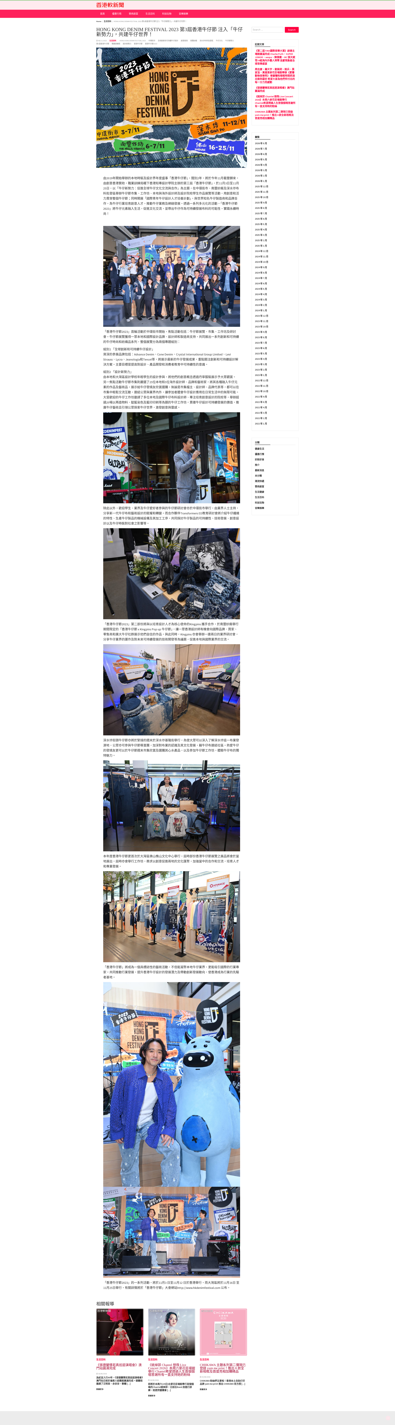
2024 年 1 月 (261, 310)
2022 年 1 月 (261, 423)
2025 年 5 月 (261, 224)
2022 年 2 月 (261, 418)
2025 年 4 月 (261, 229)
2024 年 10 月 (261, 261)
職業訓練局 (116, 44)
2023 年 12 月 (261, 315)
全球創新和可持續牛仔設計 (168, 41)
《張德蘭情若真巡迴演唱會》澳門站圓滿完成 (119, 1366)
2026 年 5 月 (261, 159)
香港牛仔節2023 (151, 44)
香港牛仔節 (138, 44)
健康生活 (259, 448)
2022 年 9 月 (261, 396)
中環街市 (151, 41)
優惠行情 (116, 13)
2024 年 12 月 (261, 251)
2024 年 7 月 (261, 278)
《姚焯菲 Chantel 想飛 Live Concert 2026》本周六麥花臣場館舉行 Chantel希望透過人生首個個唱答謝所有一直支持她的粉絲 (171, 1369)
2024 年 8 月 (261, 272)
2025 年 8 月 (261, 208)
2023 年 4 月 (261, 358)
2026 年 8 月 (261, 143)
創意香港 (184, 41)
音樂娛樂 (183, 13)
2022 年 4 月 (261, 407)
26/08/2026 (102, 1374)
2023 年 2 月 (261, 369)
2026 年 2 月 (261, 175)
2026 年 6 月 (261, 154)
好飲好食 (259, 459)
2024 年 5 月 (261, 288)
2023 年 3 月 (261, 364)
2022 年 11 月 (261, 385)
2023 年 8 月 (261, 337)
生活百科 (150, 13)
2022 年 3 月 (261, 412)
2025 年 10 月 (261, 197)
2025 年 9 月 (261, 202)
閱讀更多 (100, 1389)
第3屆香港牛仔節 (102, 44)
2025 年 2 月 (261, 240)
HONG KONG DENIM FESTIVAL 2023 (133, 41)
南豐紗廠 (193, 41)
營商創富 (133, 13)
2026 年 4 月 (261, 164)
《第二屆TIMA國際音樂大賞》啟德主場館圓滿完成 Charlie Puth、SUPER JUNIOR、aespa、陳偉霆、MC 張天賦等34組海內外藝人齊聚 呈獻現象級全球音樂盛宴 (275, 57)
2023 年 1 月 (261, 375)
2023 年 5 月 (261, 353)
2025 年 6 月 (261, 218)
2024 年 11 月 (261, 256)
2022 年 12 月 (261, 380)
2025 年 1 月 (261, 245)
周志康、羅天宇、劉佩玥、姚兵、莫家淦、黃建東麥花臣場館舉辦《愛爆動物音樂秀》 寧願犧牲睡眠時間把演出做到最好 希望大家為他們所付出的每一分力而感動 (275, 76)
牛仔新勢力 (229, 41)
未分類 (258, 475)
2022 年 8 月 (261, 402)
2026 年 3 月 (261, 170)
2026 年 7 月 (261, 148)
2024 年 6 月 (261, 283)
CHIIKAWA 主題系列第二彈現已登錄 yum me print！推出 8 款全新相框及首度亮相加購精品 (223, 1368)
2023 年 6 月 (261, 348)
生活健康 (259, 491)
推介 (257, 464)
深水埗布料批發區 (206, 41)
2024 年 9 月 (261, 267)
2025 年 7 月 (261, 213)
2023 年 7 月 (261, 342)
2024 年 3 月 (261, 299)
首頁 (102, 13)
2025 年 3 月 (261, 234)
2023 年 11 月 (261, 321)
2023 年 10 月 (261, 326)
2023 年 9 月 (261, 331)
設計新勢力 (127, 44)
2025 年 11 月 (261, 191)
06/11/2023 (102, 41)
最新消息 (259, 470)
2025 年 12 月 (261, 186)
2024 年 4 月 (261, 294)
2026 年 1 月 (261, 181)
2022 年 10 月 (261, 391)
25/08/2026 (206, 1377)
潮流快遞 (259, 481)
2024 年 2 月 (261, 305)
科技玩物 (166, 13)
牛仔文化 (219, 41)
